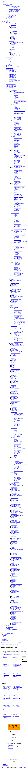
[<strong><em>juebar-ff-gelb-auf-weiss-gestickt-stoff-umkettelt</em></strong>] (17, 676)
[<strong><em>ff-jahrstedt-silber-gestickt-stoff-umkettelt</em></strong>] (8, 657)
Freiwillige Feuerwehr (22, 642)
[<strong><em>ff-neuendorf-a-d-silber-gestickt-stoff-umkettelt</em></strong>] (17, 666)
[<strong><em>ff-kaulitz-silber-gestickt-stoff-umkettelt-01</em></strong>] (17, 657)
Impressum (5, 765)
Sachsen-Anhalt (4, 644)
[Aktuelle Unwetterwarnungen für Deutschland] (14, 748)
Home (8, 642)
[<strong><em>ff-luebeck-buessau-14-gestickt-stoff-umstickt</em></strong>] (8, 717)
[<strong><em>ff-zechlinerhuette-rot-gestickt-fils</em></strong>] (17, 716)
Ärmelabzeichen (13, 642)
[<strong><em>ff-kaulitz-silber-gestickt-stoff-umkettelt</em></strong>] (8, 666)
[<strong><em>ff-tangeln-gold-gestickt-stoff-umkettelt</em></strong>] (8, 676)
